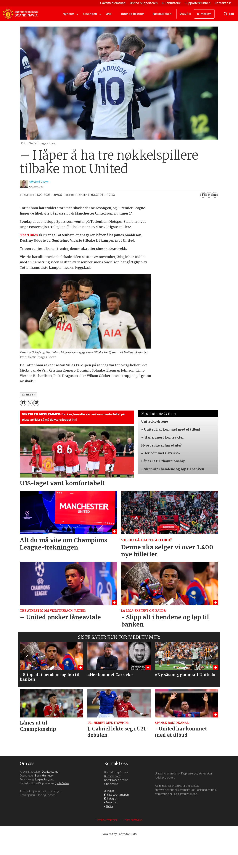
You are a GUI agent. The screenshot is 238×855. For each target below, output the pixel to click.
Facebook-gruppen (118, 794)
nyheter (29, 394)
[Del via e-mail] (215, 195)
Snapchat (111, 802)
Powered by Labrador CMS (119, 834)
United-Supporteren (144, 3)
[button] (27, 657)
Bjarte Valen (62, 783)
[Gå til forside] (20, 14)
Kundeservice (112, 776)
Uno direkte (111, 784)
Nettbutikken (162, 13)
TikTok (109, 806)
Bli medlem (204, 13)
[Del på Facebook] (203, 195)
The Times (29, 235)
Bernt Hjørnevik (44, 775)
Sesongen (90, 13)
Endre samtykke (132, 820)
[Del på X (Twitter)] (209, 195)
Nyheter (68, 13)
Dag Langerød (50, 771)
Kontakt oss (223, 3)
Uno (109, 13)
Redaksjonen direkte (116, 780)
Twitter (111, 790)
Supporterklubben (197, 3)
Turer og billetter (132, 13)
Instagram (112, 798)
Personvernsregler (107, 820)
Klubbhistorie (171, 3)
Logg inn (185, 13)
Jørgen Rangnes (44, 779)
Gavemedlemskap (113, 3)
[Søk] (225, 13)
